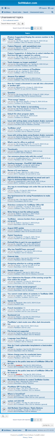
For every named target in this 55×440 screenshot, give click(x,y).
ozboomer (19, 251)
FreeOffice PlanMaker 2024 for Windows (27, 245)
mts (17, 190)
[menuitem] (7, 8)
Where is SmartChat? (16, 394)
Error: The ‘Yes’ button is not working (23, 107)
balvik (18, 258)
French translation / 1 (16, 308)
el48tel (18, 403)
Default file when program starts (21, 114)
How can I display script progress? (22, 287)
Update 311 (12, 301)
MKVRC (18, 356)
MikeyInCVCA (20, 87)
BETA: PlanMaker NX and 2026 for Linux (27, 174)
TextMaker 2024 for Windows (23, 341)
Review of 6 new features (18, 171)
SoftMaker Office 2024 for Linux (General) (27, 208)
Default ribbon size (15, 271)
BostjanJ (19, 165)
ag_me (18, 71)
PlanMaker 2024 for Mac (22, 358)
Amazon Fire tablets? (16, 76)
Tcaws (18, 172)
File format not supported (18, 331)
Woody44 (19, 78)
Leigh (17, 326)
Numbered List (14, 315)
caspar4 (18, 272)
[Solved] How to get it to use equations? (24, 242)
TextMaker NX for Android (22, 103)
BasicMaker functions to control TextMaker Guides (28, 380)
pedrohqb (19, 206)
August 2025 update (16, 228)
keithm (18, 395)
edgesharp (19, 151)
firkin (17, 381)
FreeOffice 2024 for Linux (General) (25, 311)
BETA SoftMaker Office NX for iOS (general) (28, 367)
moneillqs (19, 410)
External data (13, 256)
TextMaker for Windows (21, 117)
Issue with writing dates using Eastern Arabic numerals (30, 121)
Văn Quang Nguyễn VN (23, 94)
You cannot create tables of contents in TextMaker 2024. (30, 294)
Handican (19, 333)
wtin (17, 115)
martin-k (19, 365)
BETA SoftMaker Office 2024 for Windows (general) (30, 404)
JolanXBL (19, 244)
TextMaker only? (14, 128)
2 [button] (34, 28)
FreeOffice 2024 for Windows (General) (27, 124)
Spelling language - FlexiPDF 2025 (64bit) (25, 163)
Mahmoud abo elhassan (24, 123)
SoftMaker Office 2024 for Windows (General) (29, 274)
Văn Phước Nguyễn (22, 41)
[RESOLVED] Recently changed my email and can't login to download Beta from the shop (29, 179)
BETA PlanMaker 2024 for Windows (25, 411)
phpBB (20, 435)
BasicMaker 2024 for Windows (24, 215)
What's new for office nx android (21, 142)
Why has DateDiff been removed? (21, 249)
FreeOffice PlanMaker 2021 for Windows (27, 334)
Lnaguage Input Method (17, 338)
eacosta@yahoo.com (23, 64)
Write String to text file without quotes (23, 212)
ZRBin (18, 388)
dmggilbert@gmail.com (23, 158)
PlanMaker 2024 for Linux (22, 192)
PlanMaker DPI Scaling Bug (19, 387)
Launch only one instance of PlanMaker (24, 69)
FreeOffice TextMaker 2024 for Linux (26, 297)
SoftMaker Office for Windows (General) (27, 42)
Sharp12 (18, 317)
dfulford (18, 214)
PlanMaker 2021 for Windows (23, 160)
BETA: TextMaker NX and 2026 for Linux (27, 183)
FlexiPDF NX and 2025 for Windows (25, 89)
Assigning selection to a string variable (24, 263)
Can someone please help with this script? (25, 156)
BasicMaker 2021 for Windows (24, 283)
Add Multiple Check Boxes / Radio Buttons (25, 408)
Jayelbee (19, 349)
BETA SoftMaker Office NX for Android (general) (29, 376)
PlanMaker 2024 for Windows (23, 253)
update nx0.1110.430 (16, 401)
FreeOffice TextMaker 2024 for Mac (25, 66)
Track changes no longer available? (22, 62)
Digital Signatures (15, 235)
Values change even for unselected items (24, 354)
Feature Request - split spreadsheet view (24, 46)
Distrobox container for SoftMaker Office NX (26, 205)
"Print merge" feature (16, 100)
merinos (18, 310)
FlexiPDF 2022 (19, 304)
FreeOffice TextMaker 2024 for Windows (27, 138)
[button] (41, 28)
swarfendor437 (21, 181)
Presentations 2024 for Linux (23, 201)
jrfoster (18, 265)
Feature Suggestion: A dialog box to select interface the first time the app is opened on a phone (31, 54)
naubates (19, 295)
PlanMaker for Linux (20, 49)
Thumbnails (12, 149)
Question (11, 93)
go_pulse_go (20, 340)
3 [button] (37, 28)
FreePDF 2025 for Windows (23, 152)
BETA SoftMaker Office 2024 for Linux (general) (29, 397)
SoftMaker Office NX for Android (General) (27, 58)
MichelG (18, 48)
